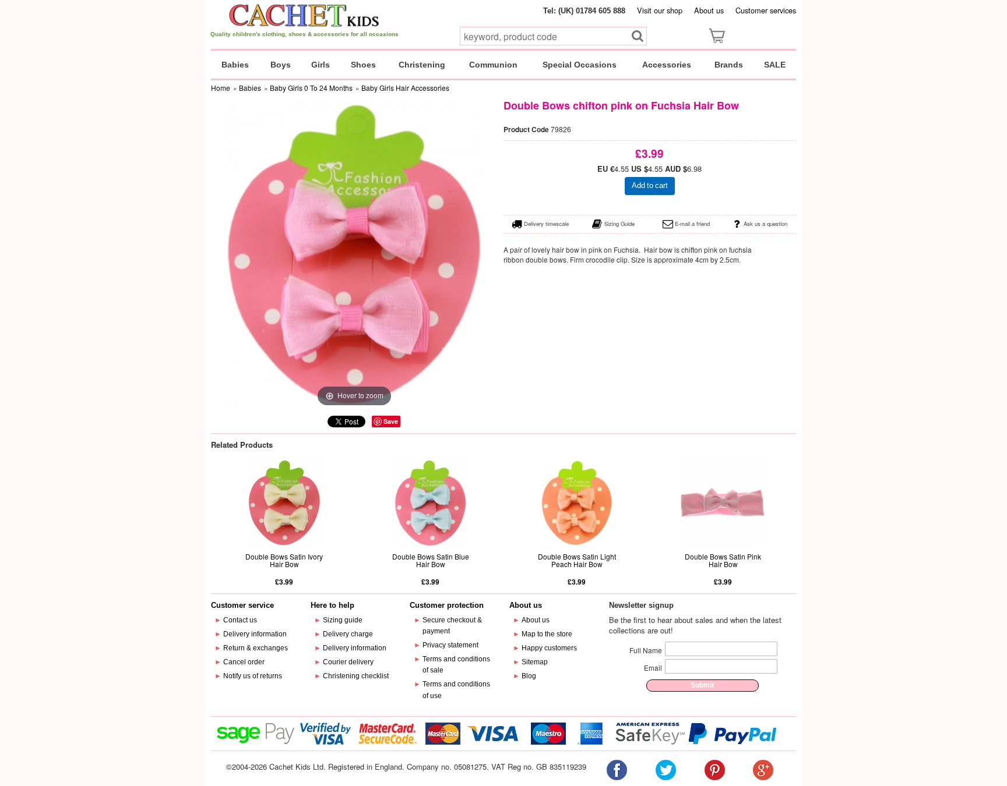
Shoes (363, 64)
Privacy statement (450, 645)
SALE (775, 64)
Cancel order (244, 662)
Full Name (645, 650)
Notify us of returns (252, 676)
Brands (728, 64)
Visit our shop (659, 10)
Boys (280, 64)
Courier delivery (348, 662)
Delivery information (255, 634)
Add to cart (650, 185)
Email (653, 667)
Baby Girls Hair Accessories (405, 88)
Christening (422, 64)
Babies (235, 64)
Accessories (666, 64)
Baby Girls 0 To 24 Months (311, 88)
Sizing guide (342, 620)
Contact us (240, 620)
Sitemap (535, 662)
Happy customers (549, 648)
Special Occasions (580, 64)
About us (709, 10)
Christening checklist (356, 676)
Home (220, 88)
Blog (529, 676)
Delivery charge (348, 634)
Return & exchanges (255, 648)
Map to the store (547, 634)
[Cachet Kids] (304, 15)
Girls (320, 64)
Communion (493, 64)
